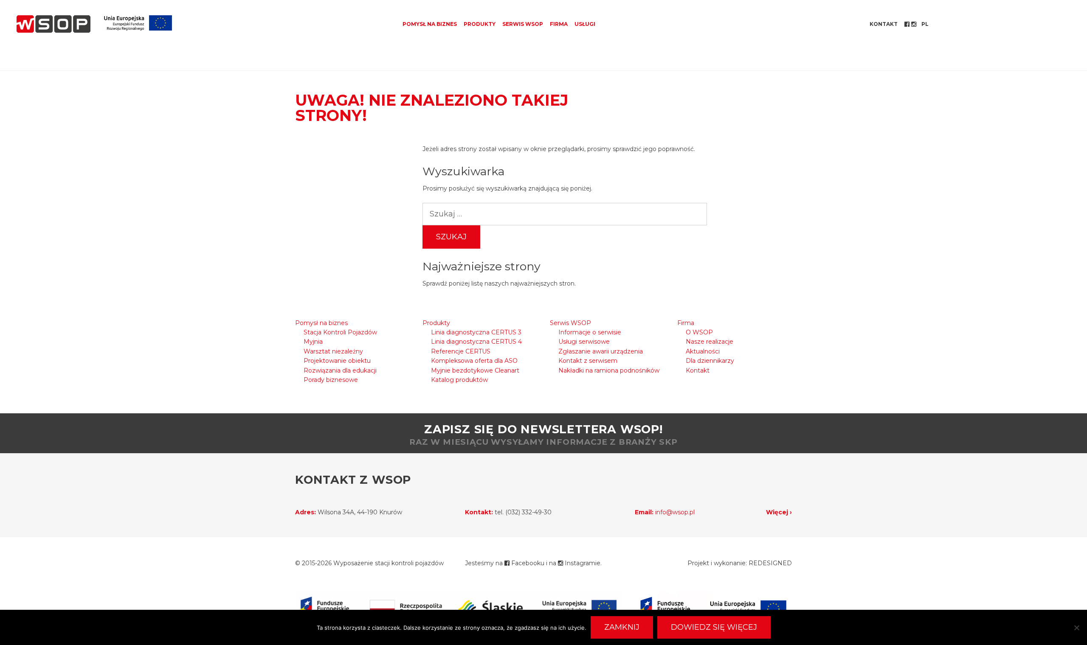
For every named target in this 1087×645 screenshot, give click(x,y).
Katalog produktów (459, 380)
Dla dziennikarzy (710, 361)
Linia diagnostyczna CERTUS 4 (476, 341)
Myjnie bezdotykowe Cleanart (475, 370)
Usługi (584, 24)
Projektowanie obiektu (337, 361)
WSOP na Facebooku (907, 24)
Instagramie (581, 563)
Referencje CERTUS (460, 351)
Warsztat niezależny (333, 351)
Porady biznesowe (331, 380)
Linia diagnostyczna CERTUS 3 (476, 332)
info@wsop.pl (675, 512)
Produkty (480, 24)
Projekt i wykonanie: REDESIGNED (739, 563)
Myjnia (313, 341)
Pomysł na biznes (430, 24)
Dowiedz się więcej (714, 627)
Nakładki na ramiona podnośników (608, 370)
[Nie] (1076, 627)
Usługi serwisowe (584, 341)
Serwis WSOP (522, 24)
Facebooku (527, 563)
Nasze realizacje (709, 341)
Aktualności (703, 351)
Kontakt (884, 24)
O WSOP (699, 332)
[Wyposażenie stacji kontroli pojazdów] (53, 24)
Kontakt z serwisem (587, 361)
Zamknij (621, 627)
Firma (559, 24)
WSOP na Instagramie (914, 24)
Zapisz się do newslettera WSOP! (543, 434)
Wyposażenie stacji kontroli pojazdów (388, 563)
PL (925, 24)
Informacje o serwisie (589, 332)
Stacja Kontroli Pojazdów (340, 332)
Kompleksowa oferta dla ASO (474, 361)
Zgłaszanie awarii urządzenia (600, 351)
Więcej (777, 512)
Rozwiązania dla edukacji (340, 370)
